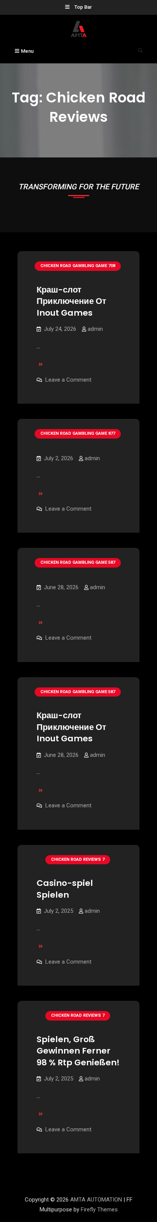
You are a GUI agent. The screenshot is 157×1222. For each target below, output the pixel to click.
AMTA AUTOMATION (96, 1199)
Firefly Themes (99, 1209)
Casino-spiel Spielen (65, 889)
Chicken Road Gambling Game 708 (77, 265)
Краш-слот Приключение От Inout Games (71, 301)
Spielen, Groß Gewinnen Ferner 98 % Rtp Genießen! (78, 1050)
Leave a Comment (68, 379)
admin (95, 329)
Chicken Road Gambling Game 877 (77, 433)
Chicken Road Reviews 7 (77, 859)
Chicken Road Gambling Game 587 (77, 562)
